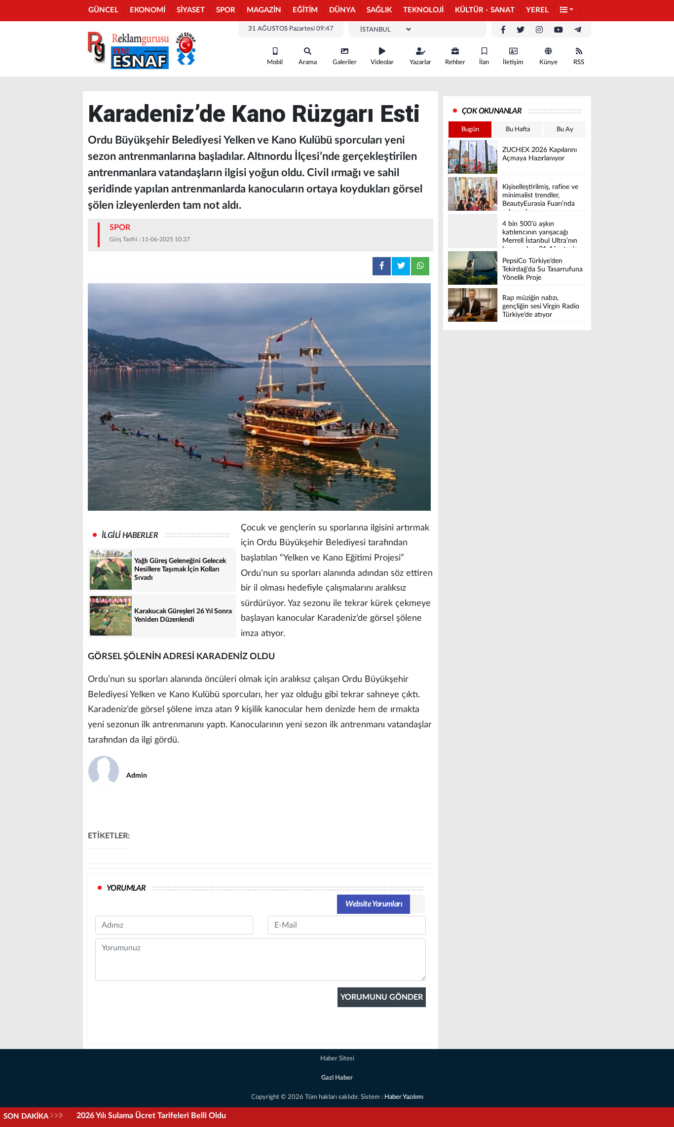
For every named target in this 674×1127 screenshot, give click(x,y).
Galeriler (345, 62)
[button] (567, 10)
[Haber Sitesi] (139, 48)
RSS (578, 62)
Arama (308, 62)
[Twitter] (520, 30)
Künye (548, 62)
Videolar (382, 62)
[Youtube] (558, 30)
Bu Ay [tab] (565, 129)
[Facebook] (503, 30)
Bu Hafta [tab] (518, 129)
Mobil (275, 62)
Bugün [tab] (470, 129)
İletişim (513, 62)
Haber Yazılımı (403, 1097)
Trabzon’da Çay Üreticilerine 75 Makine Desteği (160, 1116)
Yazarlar (420, 62)
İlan (484, 62)
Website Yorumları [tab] (373, 904)
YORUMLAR (126, 888)
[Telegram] (577, 30)
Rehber (455, 62)
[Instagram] (539, 30)
